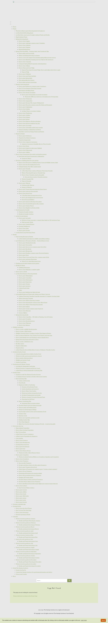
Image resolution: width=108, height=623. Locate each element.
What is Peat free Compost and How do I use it (28, 368)
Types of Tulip (25, 72)
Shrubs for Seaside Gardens (26, 214)
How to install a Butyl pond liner (24, 358)
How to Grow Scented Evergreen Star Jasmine (31, 203)
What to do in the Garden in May (24, 535)
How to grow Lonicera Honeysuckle (28, 191)
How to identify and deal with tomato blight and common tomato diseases (38, 483)
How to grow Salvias (24, 119)
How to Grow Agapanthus (25, 101)
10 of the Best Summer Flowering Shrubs (26, 273)
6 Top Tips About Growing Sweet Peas (32, 195)
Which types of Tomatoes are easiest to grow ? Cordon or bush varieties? (38, 469)
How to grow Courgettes (22, 455)
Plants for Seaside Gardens (26, 212)
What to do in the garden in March (25, 527)
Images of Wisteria (27, 187)
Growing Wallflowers (24, 226)
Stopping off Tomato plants (26, 477)
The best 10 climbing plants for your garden (27, 160)
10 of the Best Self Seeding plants (24, 33)
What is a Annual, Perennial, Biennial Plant (33, 397)
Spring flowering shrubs (22, 315)
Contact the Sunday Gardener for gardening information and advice (34, 572)
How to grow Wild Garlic (22, 496)
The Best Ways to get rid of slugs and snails (30, 405)
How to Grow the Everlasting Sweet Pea (29, 164)
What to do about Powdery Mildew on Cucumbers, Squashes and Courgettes (39, 457)
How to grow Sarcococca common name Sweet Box (32, 247)
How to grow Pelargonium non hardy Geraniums (34, 94)
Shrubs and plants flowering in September (30, 553)
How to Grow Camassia (25, 61)
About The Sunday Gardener (20, 568)
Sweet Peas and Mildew (28, 199)
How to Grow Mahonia (25, 310)
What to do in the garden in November (26, 560)
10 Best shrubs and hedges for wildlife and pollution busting (34, 238)
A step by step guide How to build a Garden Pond (28, 354)
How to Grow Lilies (24, 228)
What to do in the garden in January (25, 518)
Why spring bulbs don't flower (26, 80)
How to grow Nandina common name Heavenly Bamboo (34, 253)
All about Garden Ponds (19, 352)
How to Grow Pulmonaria (25, 150)
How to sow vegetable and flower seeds (29, 417)
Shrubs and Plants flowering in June (28, 541)
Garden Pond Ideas (21, 362)
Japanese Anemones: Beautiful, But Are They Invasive (36, 144)
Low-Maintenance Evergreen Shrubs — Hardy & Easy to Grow (32, 240)
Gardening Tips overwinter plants (31, 403)
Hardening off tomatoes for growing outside (30, 473)
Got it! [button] (103, 620)
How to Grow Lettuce (21, 485)
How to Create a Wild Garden (23, 331)
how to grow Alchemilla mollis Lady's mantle (31, 127)
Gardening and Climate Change (21, 364)
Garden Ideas (16, 372)
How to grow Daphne (24, 306)
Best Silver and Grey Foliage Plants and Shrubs (31, 131)
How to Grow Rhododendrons (27, 321)
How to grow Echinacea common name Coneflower (32, 86)
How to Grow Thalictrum (25, 113)
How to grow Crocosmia (25, 125)
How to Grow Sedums (24, 117)
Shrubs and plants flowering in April (28, 533)
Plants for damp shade (25, 140)
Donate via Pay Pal (21, 570)
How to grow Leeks (21, 500)
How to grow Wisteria (24, 183)
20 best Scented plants (22, 216)
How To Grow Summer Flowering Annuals (30, 88)
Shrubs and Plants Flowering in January (29, 520)
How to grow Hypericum (25, 282)
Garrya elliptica (23, 313)
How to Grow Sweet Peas (25, 193)
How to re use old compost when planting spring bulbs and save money (37, 57)
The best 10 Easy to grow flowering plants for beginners (30, 31)
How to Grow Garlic (21, 494)
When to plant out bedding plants (27, 407)
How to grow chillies (21, 492)
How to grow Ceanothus (25, 278)
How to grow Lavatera (24, 286)
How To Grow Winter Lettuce (26, 487)
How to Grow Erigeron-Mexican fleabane (30, 121)
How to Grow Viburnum (25, 323)
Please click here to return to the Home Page (25, 596)
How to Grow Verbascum (25, 98)
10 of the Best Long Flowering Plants (25, 232)
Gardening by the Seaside (23, 210)
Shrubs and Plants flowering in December (30, 566)
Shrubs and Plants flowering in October (29, 557)
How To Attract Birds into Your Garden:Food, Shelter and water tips (34, 335)
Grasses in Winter (26, 158)
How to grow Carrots (21, 490)
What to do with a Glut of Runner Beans (29, 452)
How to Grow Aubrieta (24, 45)
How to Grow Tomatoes (22, 461)
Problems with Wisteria (28, 185)
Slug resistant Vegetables (22, 428)
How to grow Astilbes (24, 152)
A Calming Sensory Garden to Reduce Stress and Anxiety (31, 376)
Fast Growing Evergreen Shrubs (24, 236)
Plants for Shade (20, 133)
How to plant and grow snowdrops (28, 82)
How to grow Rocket (21, 502)
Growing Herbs (17, 506)
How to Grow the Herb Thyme (24, 508)
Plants (14, 28)
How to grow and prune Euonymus (28, 259)
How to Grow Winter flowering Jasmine (29, 300)
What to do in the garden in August (25, 547)
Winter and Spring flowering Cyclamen (29, 55)
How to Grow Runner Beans (23, 450)
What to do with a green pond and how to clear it (29, 356)
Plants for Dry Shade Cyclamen (27, 138)
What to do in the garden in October (25, 555)
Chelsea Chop (22, 413)
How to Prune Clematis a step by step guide (33, 175)
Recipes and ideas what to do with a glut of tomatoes (32, 465)
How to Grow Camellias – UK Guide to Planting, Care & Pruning (36, 317)
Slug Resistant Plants (21, 37)
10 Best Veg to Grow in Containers (25, 434)
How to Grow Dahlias (24, 109)
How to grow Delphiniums (25, 107)
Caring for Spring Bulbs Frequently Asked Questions (32, 63)
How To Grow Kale (21, 432)
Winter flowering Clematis (26, 298)
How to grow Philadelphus (25, 275)
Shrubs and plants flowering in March (29, 529)
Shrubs (15, 234)
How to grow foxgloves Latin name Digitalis (30, 148)
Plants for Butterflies (21, 345)
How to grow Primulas (24, 47)
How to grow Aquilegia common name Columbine (32, 43)
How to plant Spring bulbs (25, 78)
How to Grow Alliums (24, 66)
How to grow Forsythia (25, 319)
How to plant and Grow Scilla (26, 53)
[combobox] (51, 580)
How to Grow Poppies (24, 41)
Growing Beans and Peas (22, 444)
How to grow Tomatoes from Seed (28, 467)
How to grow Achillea (24, 115)
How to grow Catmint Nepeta (26, 224)
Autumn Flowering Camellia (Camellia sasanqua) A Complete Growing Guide (39, 296)
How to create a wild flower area (24, 341)
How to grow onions (21, 498)
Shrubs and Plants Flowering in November (30, 562)
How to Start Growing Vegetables (25, 430)
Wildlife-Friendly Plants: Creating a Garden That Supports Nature (33, 333)
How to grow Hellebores (25, 136)
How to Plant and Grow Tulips (26, 68)
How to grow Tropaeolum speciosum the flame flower (33, 189)
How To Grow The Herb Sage (23, 510)
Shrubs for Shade (20, 265)
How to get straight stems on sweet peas (32, 197)
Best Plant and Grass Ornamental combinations (31, 156)
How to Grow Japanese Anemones (28, 142)
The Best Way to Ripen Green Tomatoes (29, 481)
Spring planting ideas (24, 49)
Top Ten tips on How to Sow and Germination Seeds (32, 411)
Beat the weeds (23, 415)
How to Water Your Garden (29, 391)
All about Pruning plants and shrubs (31, 395)
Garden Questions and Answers (30, 389)
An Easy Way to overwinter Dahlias (31, 111)
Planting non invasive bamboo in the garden (27, 263)
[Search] (69, 580)
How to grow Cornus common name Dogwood (31, 308)
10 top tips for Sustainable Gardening (25, 366)
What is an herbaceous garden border (32, 393)
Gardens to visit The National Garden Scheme (28, 374)
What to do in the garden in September (26, 551)
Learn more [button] (84, 620)
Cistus (20, 290)
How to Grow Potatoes (22, 440)
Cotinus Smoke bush (24, 288)
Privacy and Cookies (21, 574)
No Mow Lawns (20, 343)
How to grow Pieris (24, 255)
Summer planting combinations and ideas (30, 129)
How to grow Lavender (25, 218)
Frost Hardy (22, 383)
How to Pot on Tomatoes (25, 471)
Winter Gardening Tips (25, 401)
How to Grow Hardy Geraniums (27, 92)
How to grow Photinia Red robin (27, 243)
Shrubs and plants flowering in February (29, 525)
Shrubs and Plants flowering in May (28, 537)
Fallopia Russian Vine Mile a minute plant (30, 166)
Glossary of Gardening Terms (29, 387)
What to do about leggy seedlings (27, 409)
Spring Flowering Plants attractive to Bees (27, 339)
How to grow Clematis (24, 168)
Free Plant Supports (24, 422)
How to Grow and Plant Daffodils (27, 76)
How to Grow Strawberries (23, 442)
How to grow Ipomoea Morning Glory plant (30, 201)
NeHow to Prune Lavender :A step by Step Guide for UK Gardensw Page (41, 220)
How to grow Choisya (24, 284)
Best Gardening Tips (21, 378)
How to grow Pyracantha (25, 245)
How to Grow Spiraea (24, 325)
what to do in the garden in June (24, 539)
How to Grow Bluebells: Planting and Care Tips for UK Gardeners (36, 59)
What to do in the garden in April (24, 531)
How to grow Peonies (24, 230)
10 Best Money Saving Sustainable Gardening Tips (29, 370)
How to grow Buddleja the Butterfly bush (29, 292)
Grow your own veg (18, 426)
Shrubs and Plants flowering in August (29, 549)
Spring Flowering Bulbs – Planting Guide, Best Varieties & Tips (32, 51)
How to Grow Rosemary (22, 512)
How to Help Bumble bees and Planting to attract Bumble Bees (32, 337)
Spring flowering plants (22, 39)
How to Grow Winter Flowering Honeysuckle (31, 304)
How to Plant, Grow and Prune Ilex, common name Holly (34, 257)
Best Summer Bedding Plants (26, 90)
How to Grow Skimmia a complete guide (29, 269)
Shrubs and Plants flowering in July (28, 545)
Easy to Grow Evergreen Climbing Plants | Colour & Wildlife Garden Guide (38, 162)
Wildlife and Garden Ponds (23, 360)
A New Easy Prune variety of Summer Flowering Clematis (37, 170)
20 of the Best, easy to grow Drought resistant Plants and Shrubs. (33, 35)
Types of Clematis (26, 181)
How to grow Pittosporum (25, 251)
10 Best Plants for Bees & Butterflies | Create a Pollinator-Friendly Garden (35, 350)
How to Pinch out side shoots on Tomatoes (30, 475)
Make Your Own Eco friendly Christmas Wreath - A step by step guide (37, 424)
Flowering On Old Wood (28, 399)
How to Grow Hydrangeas (25, 280)
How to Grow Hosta (24, 146)
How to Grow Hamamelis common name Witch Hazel (33, 302)
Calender (15, 516)
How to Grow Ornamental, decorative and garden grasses (31, 154)
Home (14, 26)
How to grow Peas (20, 448)
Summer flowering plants (22, 84)
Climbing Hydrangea (24, 267)
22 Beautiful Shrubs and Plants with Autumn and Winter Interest (33, 294)
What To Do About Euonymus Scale (31, 261)
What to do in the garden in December (26, 564)
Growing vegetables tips (19, 504)
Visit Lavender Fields (27, 222)
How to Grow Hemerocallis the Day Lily (29, 123)
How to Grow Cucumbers (22, 459)
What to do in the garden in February (26, 522)
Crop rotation (19, 438)
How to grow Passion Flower (26, 205)
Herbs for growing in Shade (23, 514)
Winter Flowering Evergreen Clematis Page (33, 173)
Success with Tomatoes (25, 463)
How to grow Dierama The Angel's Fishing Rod (31, 103)
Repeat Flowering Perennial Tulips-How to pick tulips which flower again (41, 70)
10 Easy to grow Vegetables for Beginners (26, 436)
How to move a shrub (21, 271)
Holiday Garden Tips (24, 420)
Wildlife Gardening (18, 327)
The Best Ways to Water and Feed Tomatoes (31, 479)
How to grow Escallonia (25, 249)
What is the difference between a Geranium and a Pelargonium (41, 96)
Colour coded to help (24, 380)
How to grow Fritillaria (25, 74)
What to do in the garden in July (24, 543)
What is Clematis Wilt (27, 179)
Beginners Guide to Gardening (27, 385)
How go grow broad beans (22, 446)
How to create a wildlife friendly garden (26, 329)
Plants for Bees (20, 348)
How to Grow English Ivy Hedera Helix (29, 208)
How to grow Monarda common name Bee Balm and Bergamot (35, 105)
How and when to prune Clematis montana (36, 177)
